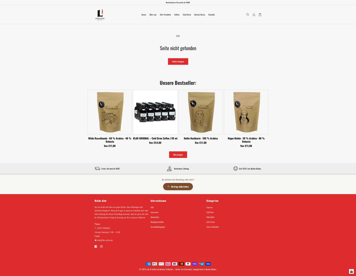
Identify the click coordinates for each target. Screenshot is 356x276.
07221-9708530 (103, 228)
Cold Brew (210, 212)
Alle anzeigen (178, 154)
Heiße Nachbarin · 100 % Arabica (201, 138)
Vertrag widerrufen (180, 186)
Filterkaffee (211, 217)
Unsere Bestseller (213, 226)
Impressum (154, 212)
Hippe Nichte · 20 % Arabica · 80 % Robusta (246, 140)
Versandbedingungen (158, 226)
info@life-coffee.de (105, 240)
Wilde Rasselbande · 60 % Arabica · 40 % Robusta (109, 140)
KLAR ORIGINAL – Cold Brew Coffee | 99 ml (155, 138)
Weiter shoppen (178, 61)
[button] (248, 14)
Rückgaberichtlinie (157, 221)
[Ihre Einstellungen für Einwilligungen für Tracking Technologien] (351, 271)
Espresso (210, 207)
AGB (152, 207)
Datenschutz (155, 217)
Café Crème (211, 221)
